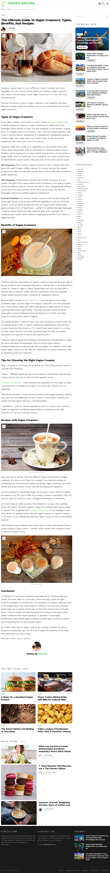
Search (107, 16)
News (80, 229)
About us (85, 870)
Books (80, 175)
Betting (80, 171)
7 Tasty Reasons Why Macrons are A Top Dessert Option (55, 767)
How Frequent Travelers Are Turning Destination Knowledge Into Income (97, 838)
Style (79, 248)
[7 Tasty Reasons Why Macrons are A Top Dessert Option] (19, 782)
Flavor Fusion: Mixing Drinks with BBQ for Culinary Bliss (52, 698)
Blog (79, 173)
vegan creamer (56, 122)
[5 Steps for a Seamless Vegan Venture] (18, 682)
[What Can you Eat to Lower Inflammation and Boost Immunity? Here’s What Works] (19, 754)
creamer (6, 638)
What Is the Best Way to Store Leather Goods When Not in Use (98, 116)
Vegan (27, 638)
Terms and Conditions (73, 870)
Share (4, 36)
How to (80, 214)
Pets (79, 231)
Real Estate (82, 238)
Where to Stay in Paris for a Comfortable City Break (97, 127)
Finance (80, 195)
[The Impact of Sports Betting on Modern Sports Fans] (80, 104)
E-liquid (80, 184)
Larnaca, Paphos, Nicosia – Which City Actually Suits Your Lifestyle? (98, 81)
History (80, 208)
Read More (91, 60)
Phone (80, 233)
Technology (82, 250)
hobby (80, 210)
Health (80, 205)
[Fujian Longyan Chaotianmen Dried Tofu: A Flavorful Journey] (55, 713)
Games (80, 199)
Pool (79, 235)
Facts (80, 193)
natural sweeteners (31, 300)
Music (80, 227)
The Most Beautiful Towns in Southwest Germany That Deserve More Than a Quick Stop (97, 68)
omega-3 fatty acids (39, 510)
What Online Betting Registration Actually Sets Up (97, 55)
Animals (80, 169)
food (14, 638)
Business (81, 178)
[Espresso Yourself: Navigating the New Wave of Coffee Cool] (19, 813)
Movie (80, 223)
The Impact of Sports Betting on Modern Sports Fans (97, 105)
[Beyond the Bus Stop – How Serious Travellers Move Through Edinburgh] (80, 150)
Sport (80, 246)
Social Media (82, 242)
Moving (80, 225)
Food (3, 694)
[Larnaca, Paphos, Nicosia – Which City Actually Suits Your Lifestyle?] (80, 81)
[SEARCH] (103, 4)
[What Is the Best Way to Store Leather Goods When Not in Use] (80, 116)
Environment (82, 190)
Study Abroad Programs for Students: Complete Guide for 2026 (96, 138)
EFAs (33, 328)
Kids (79, 216)
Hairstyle (81, 203)
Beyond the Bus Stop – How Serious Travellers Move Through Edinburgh (97, 150)
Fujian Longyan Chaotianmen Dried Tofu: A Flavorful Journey (54, 730)
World (80, 259)
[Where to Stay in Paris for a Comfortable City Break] (80, 127)
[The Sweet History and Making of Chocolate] (18, 713)
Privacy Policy (95, 870)
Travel (79, 34)
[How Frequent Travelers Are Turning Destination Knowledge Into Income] (92, 39)
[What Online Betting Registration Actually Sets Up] (80, 56)
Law (79, 218)
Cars (79, 180)
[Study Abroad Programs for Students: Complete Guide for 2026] (80, 138)
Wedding (81, 257)
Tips (79, 253)
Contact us (105, 870)
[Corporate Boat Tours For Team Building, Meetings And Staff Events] (80, 93)
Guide (20, 638)
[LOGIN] (99, 4)
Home (80, 212)
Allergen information (11, 382)
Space (80, 244)
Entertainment (83, 188)
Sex (79, 240)
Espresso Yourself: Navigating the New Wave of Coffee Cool (54, 803)
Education (81, 186)
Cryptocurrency (83, 182)
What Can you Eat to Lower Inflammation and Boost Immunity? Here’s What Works (55, 749)
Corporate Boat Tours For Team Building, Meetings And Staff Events (97, 93)
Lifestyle (81, 220)
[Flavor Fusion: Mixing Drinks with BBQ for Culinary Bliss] (55, 682)
